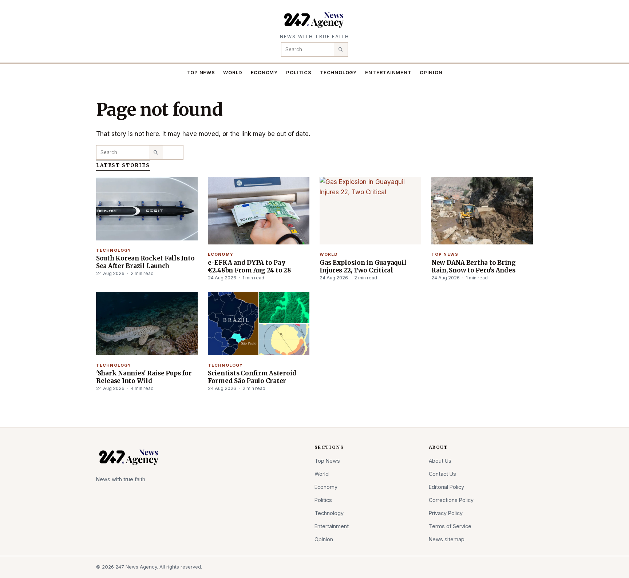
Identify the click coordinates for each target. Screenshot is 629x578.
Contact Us (442, 474)
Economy (264, 72)
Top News (200, 72)
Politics (298, 72)
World (232, 72)
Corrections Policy (451, 500)
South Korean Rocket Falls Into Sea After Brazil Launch (145, 262)
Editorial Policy (446, 487)
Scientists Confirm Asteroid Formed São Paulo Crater (252, 377)
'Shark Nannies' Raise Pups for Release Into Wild (143, 377)
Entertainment (388, 72)
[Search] (341, 49)
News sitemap (446, 539)
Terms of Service (450, 526)
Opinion (431, 72)
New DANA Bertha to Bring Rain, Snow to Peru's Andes (473, 266)
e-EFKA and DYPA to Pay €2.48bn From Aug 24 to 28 (249, 266)
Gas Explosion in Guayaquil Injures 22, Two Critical (363, 266)
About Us (440, 461)
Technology (338, 72)
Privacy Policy (446, 513)
